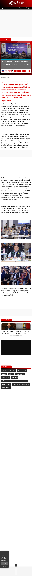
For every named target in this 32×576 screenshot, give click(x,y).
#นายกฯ (4, 374)
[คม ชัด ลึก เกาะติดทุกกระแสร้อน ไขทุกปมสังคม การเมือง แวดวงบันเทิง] (16, 3)
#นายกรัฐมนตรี (22, 371)
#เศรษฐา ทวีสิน (6, 384)
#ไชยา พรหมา (6, 377)
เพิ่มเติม (5, 560)
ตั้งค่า (4, 566)
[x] (20, 8)
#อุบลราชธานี (16, 384)
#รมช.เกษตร (25, 384)
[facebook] (18, 8)
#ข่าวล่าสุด (5, 371)
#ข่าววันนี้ (12, 371)
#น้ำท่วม (11, 374)
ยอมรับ (4, 563)
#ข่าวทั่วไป (15, 377)
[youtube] (23, 8)
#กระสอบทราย (6, 388)
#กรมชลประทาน (20, 374)
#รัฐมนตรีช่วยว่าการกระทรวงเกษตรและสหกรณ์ (14, 381)
